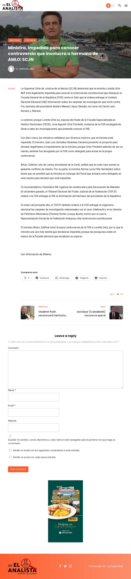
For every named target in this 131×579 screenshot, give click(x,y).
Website (12, 420)
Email (11, 405)
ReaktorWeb (117, 566)
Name (12, 390)
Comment (13, 348)
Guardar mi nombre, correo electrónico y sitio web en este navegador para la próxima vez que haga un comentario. (61, 441)
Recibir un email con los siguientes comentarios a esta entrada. (46, 450)
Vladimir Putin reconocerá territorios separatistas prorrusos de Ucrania (52, 313)
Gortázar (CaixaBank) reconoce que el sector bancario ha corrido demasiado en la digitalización (91, 313)
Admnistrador (26, 69)
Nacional (15, 40)
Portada (30, 40)
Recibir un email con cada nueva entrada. (34, 457)
